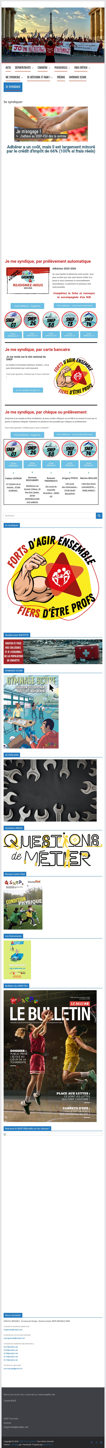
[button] (32, 68)
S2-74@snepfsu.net (11, 1360)
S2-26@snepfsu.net (11, 1350)
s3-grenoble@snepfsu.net (16, 1427)
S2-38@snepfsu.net (11, 1353)
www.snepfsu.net (47, 1394)
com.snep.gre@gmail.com (13, 1368)
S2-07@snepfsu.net (11, 1347)
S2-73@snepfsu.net (11, 1357)
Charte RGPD (10, 1400)
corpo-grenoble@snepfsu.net (14, 1338)
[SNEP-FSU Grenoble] (53, 9)
